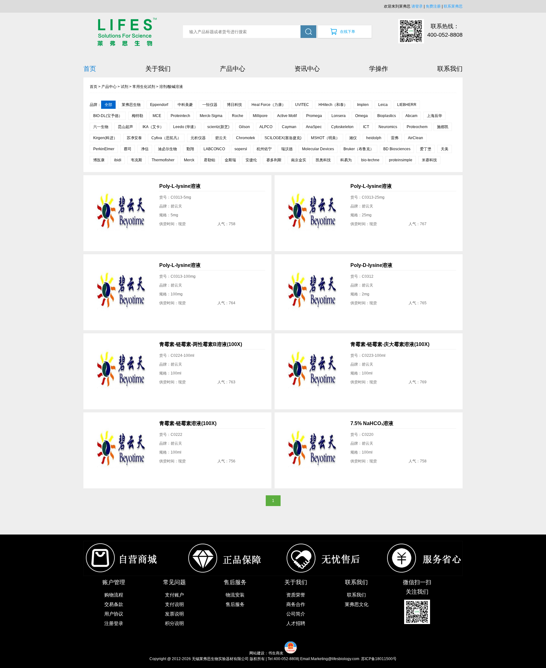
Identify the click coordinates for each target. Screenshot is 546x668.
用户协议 (113, 613)
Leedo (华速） (185, 127)
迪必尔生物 (167, 149)
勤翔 (190, 149)
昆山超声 (125, 127)
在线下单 (347, 31)
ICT (366, 127)
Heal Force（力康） (269, 104)
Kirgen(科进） (105, 138)
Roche (237, 116)
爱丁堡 (425, 149)
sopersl (240, 149)
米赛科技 (429, 160)
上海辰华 (434, 116)
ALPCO (265, 127)
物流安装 (235, 594)
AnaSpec (314, 127)
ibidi (117, 160)
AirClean (415, 138)
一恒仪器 (209, 104)
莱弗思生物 (131, 104)
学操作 (378, 68)
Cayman (289, 127)
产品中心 (232, 68)
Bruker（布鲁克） (358, 149)
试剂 (124, 86)
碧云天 (221, 138)
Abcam (411, 116)
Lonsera (338, 116)
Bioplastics (386, 116)
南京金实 (298, 160)
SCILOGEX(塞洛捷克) (282, 138)
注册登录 (113, 623)
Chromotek (245, 138)
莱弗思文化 (356, 604)
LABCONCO (214, 149)
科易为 (346, 160)
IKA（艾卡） (153, 127)
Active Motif (287, 116)
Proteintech (180, 116)
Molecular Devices (318, 149)
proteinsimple (400, 160)
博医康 (99, 160)
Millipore (260, 116)
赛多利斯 (274, 160)
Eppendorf (159, 104)
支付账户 (174, 594)
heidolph (373, 138)
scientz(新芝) (218, 127)
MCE (157, 116)
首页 (89, 68)
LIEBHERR (406, 104)
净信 (145, 149)
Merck (189, 160)
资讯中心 (307, 68)
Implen (363, 104)
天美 (444, 149)
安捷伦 (251, 160)
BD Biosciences (396, 149)
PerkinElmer (103, 149)
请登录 (417, 6)
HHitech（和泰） (333, 104)
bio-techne (370, 160)
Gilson (244, 127)
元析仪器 (198, 138)
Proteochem (417, 127)
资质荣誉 (295, 594)
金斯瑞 (230, 160)
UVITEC (302, 104)
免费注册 (433, 6)
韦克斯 (136, 160)
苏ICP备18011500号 (379, 659)
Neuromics (388, 127)
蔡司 (127, 149)
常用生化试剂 (143, 86)
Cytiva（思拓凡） (166, 138)
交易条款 (113, 604)
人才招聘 (295, 623)
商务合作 (295, 604)
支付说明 (174, 604)
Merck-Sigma (211, 116)
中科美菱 (185, 104)
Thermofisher (163, 160)
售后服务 (235, 604)
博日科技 (234, 104)
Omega (361, 116)
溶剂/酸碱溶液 (171, 86)
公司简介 (295, 613)
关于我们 (158, 68)
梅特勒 (137, 116)
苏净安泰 (134, 138)
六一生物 (100, 127)
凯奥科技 (323, 160)
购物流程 (113, 594)
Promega (314, 116)
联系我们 (450, 68)
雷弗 (394, 138)
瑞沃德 (287, 149)
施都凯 (442, 127)
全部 (108, 104)
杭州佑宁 (264, 149)
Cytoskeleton (342, 127)
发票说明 (174, 613)
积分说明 (174, 623)
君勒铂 (209, 160)
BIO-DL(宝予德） (107, 116)
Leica (383, 104)
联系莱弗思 (453, 6)
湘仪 (353, 138)
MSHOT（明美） (325, 138)
